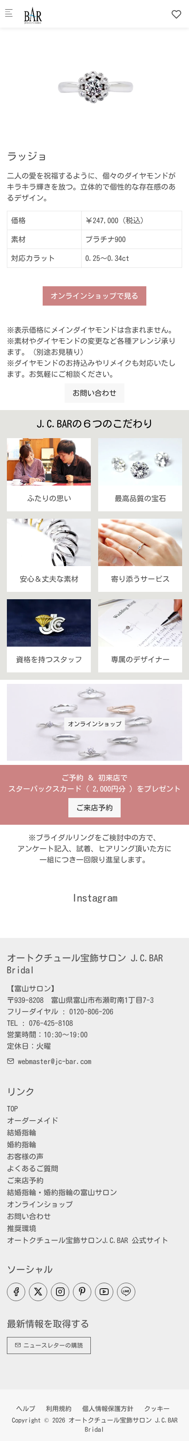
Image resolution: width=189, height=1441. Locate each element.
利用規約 (59, 1409)
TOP (12, 1108)
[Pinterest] (82, 1292)
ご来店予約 (94, 807)
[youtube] (104, 1292)
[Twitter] (38, 1292)
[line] (126, 1292)
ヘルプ (25, 1409)
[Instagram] (60, 1292)
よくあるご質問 (32, 1168)
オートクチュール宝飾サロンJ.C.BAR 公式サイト (87, 1240)
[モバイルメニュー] (9, 14)
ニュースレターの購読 (52, 1345)
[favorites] (177, 14)
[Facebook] (16, 1292)
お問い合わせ (94, 393)
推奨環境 (21, 1228)
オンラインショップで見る (94, 296)
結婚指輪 (21, 1132)
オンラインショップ (95, 724)
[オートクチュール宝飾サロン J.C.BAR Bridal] (57, 13)
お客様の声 (25, 1156)
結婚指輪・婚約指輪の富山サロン (62, 1192)
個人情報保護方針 (107, 1409)
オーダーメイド (32, 1120)
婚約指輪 (21, 1144)
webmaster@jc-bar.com (52, 1061)
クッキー (157, 1409)
